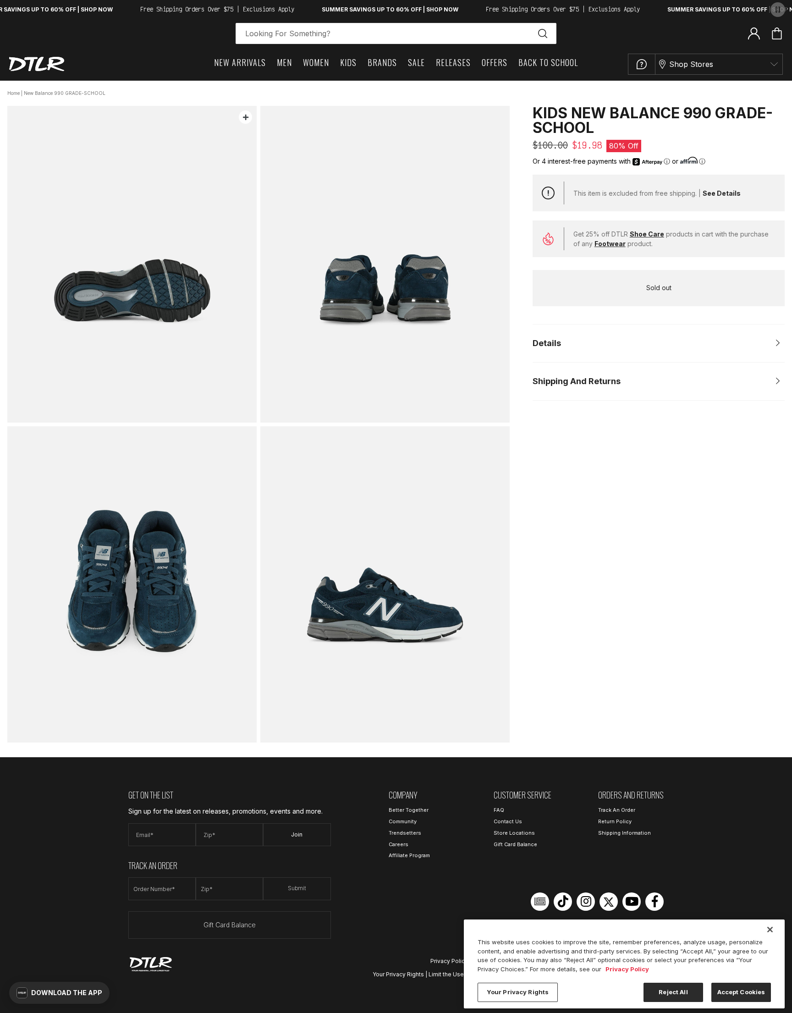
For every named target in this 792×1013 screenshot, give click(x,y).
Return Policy (615, 821)
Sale (416, 62)
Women (316, 62)
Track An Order (616, 810)
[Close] (770, 929)
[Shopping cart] (777, 33)
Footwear (610, 244)
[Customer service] (641, 64)
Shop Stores (691, 64)
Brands (382, 62)
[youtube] (631, 901)
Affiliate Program (409, 855)
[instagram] (586, 901)
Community (403, 821)
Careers (398, 844)
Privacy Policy (449, 961)
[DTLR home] (36, 64)
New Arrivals (240, 62)
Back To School (548, 62)
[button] (59, 993)
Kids (348, 62)
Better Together (409, 810)
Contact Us (508, 821)
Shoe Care (647, 234)
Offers (494, 62)
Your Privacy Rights (398, 974)
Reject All (673, 992)
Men (284, 62)
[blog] (540, 901)
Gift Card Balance (230, 925)
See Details (722, 193)
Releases (453, 62)
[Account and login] (754, 33)
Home (13, 93)
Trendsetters (405, 833)
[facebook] (654, 901)
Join (296, 834)
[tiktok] (563, 901)
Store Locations (514, 833)
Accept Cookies (741, 992)
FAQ (499, 810)
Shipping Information (624, 833)
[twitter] (609, 901)
